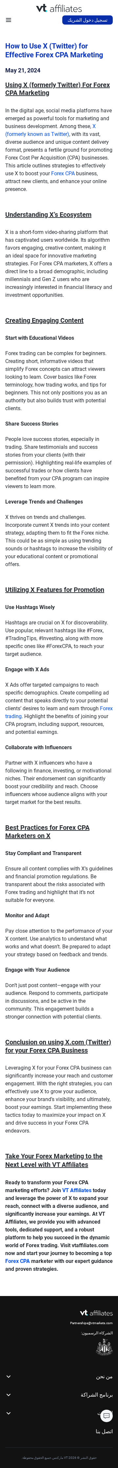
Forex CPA (63, 173)
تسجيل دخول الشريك (88, 20)
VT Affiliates (76, 1190)
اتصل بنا (104, 1431)
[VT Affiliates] (59, 8)
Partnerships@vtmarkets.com (91, 1323)
